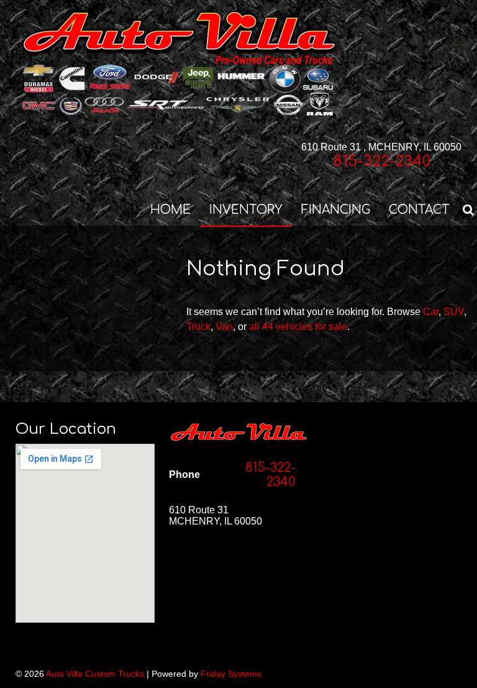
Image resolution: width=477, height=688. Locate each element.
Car (430, 311)
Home (170, 209)
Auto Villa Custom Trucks (95, 674)
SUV (453, 311)
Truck (198, 326)
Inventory (246, 209)
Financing (335, 209)
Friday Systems (231, 674)
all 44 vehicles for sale (298, 326)
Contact (419, 209)
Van (224, 326)
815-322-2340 (381, 161)
